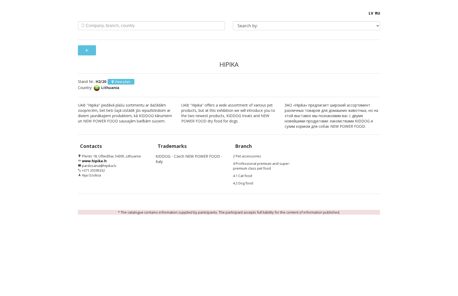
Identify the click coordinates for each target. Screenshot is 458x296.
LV (371, 13)
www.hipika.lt (94, 160)
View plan (122, 81)
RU (377, 13)
